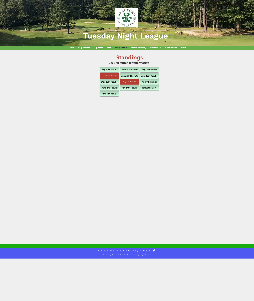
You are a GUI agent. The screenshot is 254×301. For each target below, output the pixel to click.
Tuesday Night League (125, 35)
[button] (109, 76)
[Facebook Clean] (154, 250)
